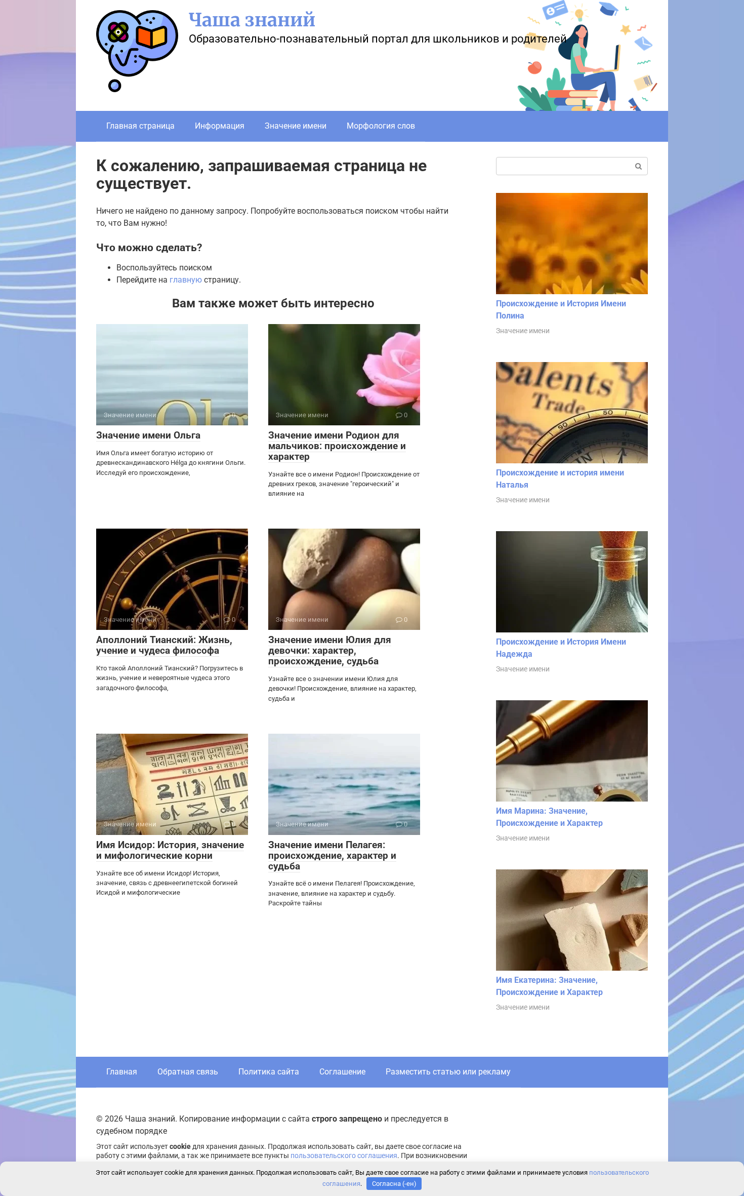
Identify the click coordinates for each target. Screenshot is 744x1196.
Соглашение (342, 1072)
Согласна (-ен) (394, 1183)
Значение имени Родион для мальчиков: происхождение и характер (337, 445)
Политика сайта (268, 1072)
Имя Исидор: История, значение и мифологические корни (170, 850)
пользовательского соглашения (344, 1155)
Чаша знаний (252, 20)
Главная (121, 1072)
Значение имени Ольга (148, 435)
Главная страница (140, 126)
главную (186, 280)
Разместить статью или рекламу (448, 1072)
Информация (219, 126)
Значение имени (295, 126)
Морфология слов (381, 126)
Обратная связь (187, 1072)
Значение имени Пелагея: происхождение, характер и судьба (332, 855)
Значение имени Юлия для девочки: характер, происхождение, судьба (329, 650)
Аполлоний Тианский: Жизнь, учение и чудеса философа (164, 645)
